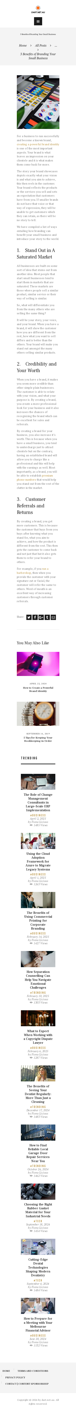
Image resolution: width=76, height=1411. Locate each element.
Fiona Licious (40, 822)
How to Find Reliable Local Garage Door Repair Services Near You (38, 1153)
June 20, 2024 (38, 1339)
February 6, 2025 (38, 1051)
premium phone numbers (35, 477)
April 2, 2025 (38, 818)
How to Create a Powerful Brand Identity (38, 689)
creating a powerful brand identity (38, 144)
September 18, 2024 (38, 1224)
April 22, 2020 (38, 683)
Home (23, 45)
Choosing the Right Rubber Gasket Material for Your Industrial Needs (38, 1210)
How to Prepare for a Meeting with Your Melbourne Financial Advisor (38, 1325)
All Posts (40, 45)
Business (39, 815)
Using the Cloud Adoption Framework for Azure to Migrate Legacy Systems (38, 862)
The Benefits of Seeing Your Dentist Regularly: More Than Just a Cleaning (38, 1094)
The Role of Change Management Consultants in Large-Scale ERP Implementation (38, 802)
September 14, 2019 (38, 733)
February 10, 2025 (38, 996)
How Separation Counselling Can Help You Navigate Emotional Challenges (38, 980)
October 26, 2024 (38, 1169)
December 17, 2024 (38, 1110)
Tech (38, 1221)
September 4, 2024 (38, 1284)
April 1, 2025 (38, 877)
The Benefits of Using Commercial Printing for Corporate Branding (38, 921)
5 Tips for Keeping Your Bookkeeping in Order (38, 739)
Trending (39, 992)
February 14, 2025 (38, 937)
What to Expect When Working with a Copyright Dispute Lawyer (38, 1037)
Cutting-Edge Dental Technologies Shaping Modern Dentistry (38, 1267)
